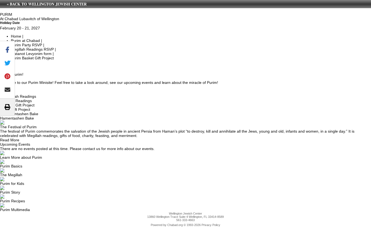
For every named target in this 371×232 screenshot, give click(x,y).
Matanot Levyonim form (31, 53)
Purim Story (10, 192)
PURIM (6, 14)
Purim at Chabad (25, 40)
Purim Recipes (12, 201)
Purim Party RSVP (26, 45)
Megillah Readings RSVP (32, 49)
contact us (91, 148)
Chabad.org (175, 225)
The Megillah (11, 175)
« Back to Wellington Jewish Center (47, 4)
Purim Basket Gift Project (32, 58)
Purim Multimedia (15, 209)
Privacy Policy (211, 225)
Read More (9, 140)
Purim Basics (11, 166)
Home (16, 36)
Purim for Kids (12, 183)
